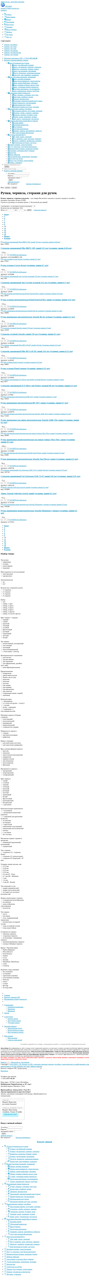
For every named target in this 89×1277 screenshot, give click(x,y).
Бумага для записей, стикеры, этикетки (24, 1151)
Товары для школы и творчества (18, 1272)
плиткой (7, 187)
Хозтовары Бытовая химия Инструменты (22, 1219)
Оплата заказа (13, 1019)
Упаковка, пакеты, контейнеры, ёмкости (25, 1232)
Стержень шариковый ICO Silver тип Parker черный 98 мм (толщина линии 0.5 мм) (39, 386)
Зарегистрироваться (33, 184)
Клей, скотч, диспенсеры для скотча (23, 1217)
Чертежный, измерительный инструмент (25, 1194)
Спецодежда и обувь (14, 1267)
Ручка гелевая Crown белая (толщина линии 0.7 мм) (24, 265)
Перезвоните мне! (10, 1114)
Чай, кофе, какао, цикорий (20, 1239)
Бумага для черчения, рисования (22, 1156)
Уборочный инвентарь (18, 1224)
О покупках (8, 1017)
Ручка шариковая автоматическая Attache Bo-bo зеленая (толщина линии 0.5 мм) (38, 317)
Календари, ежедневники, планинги (23, 1161)
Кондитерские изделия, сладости (22, 1247)
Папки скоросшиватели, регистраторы (24, 1169)
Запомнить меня (14, 178)
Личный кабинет (10, 1026)
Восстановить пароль (15, 1032)
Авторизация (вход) (15, 1028)
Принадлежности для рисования (22, 1196)
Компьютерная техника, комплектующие (22, 1254)
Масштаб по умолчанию (20, 1062)
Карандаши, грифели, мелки (20, 1189)
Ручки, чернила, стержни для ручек (23, 1186)
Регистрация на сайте (16, 1030)
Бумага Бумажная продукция (17, 1146)
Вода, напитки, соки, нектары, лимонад (25, 1242)
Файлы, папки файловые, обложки (23, 1171)
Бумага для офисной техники (21, 1149)
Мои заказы (8, 1036)
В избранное (22, 255)
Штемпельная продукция (19, 1199)
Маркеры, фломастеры (18, 1191)
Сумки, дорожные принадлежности (23, 1176)
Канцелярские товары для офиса (19, 1204)
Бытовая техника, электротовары (19, 1249)
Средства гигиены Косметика (21, 1234)
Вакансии (11, 1011)
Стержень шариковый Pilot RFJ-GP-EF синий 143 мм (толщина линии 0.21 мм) (37, 351)
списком (14, 187)
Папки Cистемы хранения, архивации (21, 1164)
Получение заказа (14, 1020)
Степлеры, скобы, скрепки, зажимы (23, 1209)
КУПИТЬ (13, 255)
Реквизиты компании (15, 1007)
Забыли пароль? (13, 182)
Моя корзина (12, 1038)
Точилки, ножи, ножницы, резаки (22, 1214)
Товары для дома (10, 46)
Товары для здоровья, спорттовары (19, 1269)
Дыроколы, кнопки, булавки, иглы (22, 1211)
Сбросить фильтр (40, 210)
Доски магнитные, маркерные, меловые (21, 1262)
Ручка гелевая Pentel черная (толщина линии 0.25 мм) (25, 368)
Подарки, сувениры (14, 1274)
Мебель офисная (13, 1257)
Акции (6, 1013)
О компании (8, 1005)
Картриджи (11, 1264)
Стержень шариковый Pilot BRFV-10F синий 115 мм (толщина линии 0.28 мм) (36, 248)
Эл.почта (11, 173)
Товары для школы (11, 50)
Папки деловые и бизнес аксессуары (23, 1174)
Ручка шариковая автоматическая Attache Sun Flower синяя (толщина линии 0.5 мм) (39, 459)
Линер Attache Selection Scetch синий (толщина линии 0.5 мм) (28, 493)
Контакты (11, 1009)
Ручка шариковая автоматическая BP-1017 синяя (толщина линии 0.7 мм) (34, 403)
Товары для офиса (10, 44)
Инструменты (15, 1227)
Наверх (3, 1062)
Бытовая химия (15, 1222)
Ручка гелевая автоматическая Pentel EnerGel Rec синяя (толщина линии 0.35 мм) (38, 300)
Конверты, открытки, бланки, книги (23, 1154)
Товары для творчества (12, 52)
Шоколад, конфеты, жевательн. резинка (25, 1244)
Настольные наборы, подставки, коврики (25, 1206)
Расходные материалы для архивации (24, 1179)
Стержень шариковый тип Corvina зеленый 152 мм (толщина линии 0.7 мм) (35, 282)
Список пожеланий (15, 1040)
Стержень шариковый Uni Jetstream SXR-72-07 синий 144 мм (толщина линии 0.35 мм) (40, 476)
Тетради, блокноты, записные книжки (24, 1159)
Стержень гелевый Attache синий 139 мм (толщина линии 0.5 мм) (30, 334)
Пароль (10, 176)
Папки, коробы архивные (19, 1166)
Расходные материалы (18, 1229)
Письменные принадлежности (18, 1184)
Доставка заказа (14, 1022)
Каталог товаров (44, 1142)
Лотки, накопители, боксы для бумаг (23, 1181)
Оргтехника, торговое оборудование (20, 1259)
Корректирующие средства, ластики (23, 1201)
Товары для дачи (10, 48)
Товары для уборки (11, 54)
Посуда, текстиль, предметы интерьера (21, 1252)
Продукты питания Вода (16, 1237)
